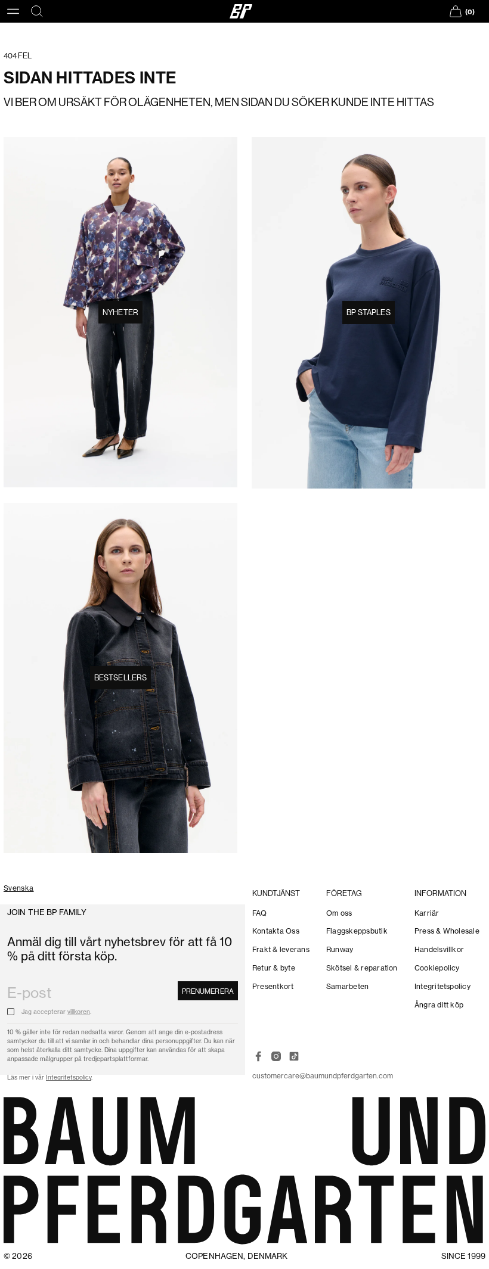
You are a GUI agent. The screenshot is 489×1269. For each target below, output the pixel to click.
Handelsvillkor (439, 949)
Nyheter (120, 312)
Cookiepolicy (437, 967)
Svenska (19, 888)
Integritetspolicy (68, 1077)
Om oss (339, 913)
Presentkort (273, 986)
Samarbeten (347, 986)
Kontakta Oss (275, 930)
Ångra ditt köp (438, 1004)
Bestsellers (120, 677)
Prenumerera (208, 991)
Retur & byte (273, 967)
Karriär (427, 913)
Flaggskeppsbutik (357, 930)
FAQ (259, 913)
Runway (339, 949)
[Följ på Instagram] (276, 1056)
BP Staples (368, 312)
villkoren (78, 1011)
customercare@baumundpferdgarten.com (322, 1075)
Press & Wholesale (446, 930)
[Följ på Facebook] (258, 1056)
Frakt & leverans (281, 949)
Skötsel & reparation (362, 967)
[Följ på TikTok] (294, 1056)
